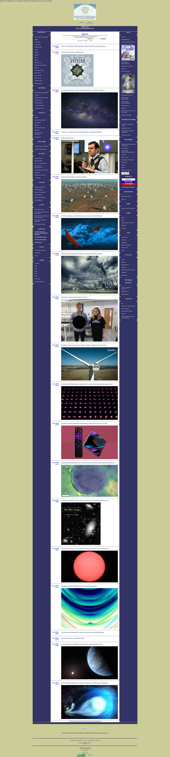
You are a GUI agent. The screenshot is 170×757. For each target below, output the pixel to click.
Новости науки (125, 308)
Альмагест (37, 172)
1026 (86, 721)
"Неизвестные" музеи (40, 127)
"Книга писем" (38, 100)
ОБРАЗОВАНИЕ (128, 139)
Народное (123, 225)
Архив (85, 740)
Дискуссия (49, 1)
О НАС (128, 232)
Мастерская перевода (40, 224)
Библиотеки (124, 275)
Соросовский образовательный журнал (127, 151)
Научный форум (39, 189)
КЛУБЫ (41, 204)
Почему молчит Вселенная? (128, 42)
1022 (74, 721)
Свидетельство (83, 35)
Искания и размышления (41, 65)
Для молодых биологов (128, 187)
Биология (123, 154)
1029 (95, 721)
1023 (77, 721)
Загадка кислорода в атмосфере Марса (72, 638)
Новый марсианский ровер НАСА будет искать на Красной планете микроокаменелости (88, 462)
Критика (37, 67)
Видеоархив (38, 137)
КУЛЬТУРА (42, 112)
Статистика (93, 740)
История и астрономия (127, 66)
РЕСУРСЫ (128, 255)
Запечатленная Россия (40, 175)
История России (39, 158)
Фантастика (37, 252)
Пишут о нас (124, 247)
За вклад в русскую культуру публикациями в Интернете (41, 233)
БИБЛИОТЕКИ (128, 191)
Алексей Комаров (86, 748)
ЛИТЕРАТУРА (41, 32)
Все (122, 303)
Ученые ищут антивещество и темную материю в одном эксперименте (82, 632)
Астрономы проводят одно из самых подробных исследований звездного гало (85, 500)
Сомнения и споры (39, 70)
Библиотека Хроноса (126, 196)
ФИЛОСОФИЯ (42, 141)
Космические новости (126, 95)
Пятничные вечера (39, 209)
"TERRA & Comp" (125, 128)
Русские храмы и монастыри (39, 133)
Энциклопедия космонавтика (125, 98)
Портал (2, 1)
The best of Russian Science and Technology (128, 317)
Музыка (37, 125)
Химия (123, 167)
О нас (15, 1)
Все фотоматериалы (40, 281)
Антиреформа (124, 148)
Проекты (123, 262)
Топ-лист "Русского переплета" (126, 288)
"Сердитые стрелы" (39, 108)
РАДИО (128, 203)
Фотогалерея (38, 122)
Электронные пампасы (40, 250)
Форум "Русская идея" (40, 192)
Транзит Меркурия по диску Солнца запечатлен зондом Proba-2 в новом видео (85, 548)
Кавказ (36, 52)
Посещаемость (125, 264)
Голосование (34, 1)
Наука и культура (125, 71)
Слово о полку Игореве (40, 163)
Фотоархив (37, 278)
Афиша (36, 39)
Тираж (123, 250)
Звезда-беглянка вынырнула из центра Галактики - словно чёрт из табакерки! (84, 683)
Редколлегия (124, 237)
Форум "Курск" (38, 194)
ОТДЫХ (128, 213)
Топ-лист (42, 1)
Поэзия (36, 60)
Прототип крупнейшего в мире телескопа (73, 177)
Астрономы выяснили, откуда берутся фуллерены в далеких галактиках (83, 90)
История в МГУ (38, 160)
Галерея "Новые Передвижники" (85, 742)
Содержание (9, 1)
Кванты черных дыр (67, 138)
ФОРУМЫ (41, 182)
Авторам (123, 239)
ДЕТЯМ (41, 247)
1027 (89, 721)
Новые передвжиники (40, 120)
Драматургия (38, 62)
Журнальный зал (39, 83)
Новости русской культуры (41, 37)
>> (101, 721)
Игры (122, 220)
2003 (36, 266)
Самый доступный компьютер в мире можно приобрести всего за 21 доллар (84, 423)
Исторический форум (40, 197)
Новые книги (38, 72)
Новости (26, 1)
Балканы (37, 55)
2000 (36, 273)
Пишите (20, 1)
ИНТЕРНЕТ (128, 282)
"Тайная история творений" (41, 97)
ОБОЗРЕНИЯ (41, 88)
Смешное (123, 228)
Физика (123, 165)
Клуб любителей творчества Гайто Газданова (42, 216)
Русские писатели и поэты (127, 269)
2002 (36, 268)
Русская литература (126, 170)
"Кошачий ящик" (39, 102)
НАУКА (128, 32)
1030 (99, 721)
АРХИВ (42, 260)
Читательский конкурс (40, 239)
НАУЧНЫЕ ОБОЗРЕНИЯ (128, 119)
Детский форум (38, 200)
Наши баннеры (125, 294)
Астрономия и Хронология (41, 170)
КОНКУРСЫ (41, 229)
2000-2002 (128, 73)
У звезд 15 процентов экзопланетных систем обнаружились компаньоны (83, 46)
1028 (92, 721)
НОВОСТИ (128, 298)
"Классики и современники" (41, 92)
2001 (36, 271)
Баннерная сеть (125, 291)
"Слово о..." (37, 95)
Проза (36, 57)
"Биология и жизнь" (126, 135)
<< (68, 721)
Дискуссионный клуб (40, 187)
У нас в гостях (38, 75)
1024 (80, 721)
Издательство (38, 78)
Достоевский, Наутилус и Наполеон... (72, 52)
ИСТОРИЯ (41, 153)
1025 (83, 721)
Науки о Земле (124, 157)
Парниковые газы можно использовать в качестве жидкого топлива (81, 253)
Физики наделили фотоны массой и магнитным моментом (79, 586)
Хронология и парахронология (39, 166)
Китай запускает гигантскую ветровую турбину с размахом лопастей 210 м (84, 345)
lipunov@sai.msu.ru (102, 733)
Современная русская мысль (42, 146)
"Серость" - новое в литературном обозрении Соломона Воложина (81, 132)
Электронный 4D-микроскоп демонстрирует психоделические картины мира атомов (87, 384)
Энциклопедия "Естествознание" (125, 102)
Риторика (37, 130)
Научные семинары (126, 115)
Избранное (124, 272)
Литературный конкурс (41, 237)
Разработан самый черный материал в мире (74, 297)
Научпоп (123, 199)
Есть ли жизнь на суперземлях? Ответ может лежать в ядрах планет (81, 644)
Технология (124, 162)
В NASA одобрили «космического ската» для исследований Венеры (81, 216)
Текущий (37, 263)
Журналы (123, 267)
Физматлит (124, 108)
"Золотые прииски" (39, 105)
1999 (36, 276)
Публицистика (38, 47)
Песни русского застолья (127, 222)
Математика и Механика (127, 159)
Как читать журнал (126, 245)
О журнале (124, 242)
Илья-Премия (38, 242)
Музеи (123, 217)
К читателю (37, 42)
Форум (36, 255)
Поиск (122, 259)
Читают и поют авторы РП (128, 208)
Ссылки (88, 740)
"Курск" (36, 49)
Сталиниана (37, 178)
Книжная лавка (38, 80)
